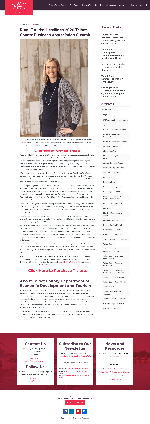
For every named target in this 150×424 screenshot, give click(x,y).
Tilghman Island (109, 299)
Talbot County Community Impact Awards (113, 257)
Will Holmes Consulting (112, 308)
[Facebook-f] (65, 411)
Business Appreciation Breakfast (111, 135)
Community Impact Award (113, 163)
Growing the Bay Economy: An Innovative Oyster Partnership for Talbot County (113, 92)
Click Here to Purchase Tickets (57, 150)
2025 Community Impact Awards (115, 120)
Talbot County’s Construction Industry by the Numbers (112, 79)
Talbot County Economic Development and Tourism (113, 271)
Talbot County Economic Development (112, 264)
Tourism (123, 299)
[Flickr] (84, 411)
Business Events (115, 380)
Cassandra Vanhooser (111, 146)
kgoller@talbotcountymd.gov (35, 361)
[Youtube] (78, 411)
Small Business (109, 239)
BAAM (105, 130)
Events (36, 24)
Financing (107, 192)
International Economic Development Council (112, 197)
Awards (119, 125)
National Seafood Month (112, 225)
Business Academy (119, 130)
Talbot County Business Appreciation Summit (112, 250)
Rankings (106, 234)
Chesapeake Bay (109, 151)
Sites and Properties (89, 5)
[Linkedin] (71, 411)
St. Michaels (123, 239)
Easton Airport (108, 177)
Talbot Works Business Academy (112, 292)
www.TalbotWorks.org (68, 262)
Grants (117, 192)
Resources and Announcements (115, 368)
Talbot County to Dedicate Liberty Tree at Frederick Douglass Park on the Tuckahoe (113, 39)
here (117, 356)
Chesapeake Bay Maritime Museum (113, 157)
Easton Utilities (109, 182)
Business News (136, 5)
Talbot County (108, 244)
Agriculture (107, 125)
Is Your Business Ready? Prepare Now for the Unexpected (113, 67)
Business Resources (108, 5)
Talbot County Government (113, 277)
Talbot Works (108, 287)
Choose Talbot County (57, 5)
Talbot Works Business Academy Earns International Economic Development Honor (113, 54)
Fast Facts (74, 5)
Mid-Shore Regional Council (113, 220)
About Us (123, 5)
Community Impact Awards (113, 168)
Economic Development (112, 187)
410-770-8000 (35, 358)
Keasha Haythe (117, 203)
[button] (146, 5)
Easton (116, 172)
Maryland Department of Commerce (112, 214)
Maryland (107, 208)
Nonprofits (107, 230)
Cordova (106, 172)
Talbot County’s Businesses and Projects (114, 372)
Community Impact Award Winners (115, 376)
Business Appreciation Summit (115, 141)
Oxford (118, 230)
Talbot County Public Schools (114, 282)
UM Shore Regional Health (113, 303)
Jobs (105, 203)
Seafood (118, 234)
